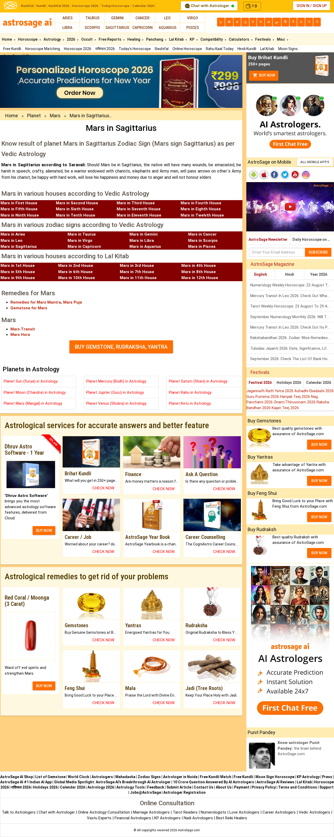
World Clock (78, 777)
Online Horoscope (187, 49)
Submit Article (178, 787)
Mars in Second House (77, 203)
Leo (167, 18)
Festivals (263, 39)
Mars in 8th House (198, 271)
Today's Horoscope (135, 49)
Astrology (53, 39)
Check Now (103, 488)
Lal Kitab (267, 49)
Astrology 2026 (100, 787)
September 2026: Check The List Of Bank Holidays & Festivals (292, 358)
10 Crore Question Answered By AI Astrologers (213, 782)
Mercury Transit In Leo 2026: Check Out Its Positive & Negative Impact (292, 327)
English (260, 274)
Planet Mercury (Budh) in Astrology (116, 381)
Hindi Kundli (246, 49)
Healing (134, 39)
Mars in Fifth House (19, 209)
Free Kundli (12, 49)
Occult (87, 39)
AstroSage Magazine (272, 264)
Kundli (41, 6)
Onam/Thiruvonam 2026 (295, 402)
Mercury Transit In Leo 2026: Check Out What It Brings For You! (292, 295)
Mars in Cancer (202, 234)
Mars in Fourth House (201, 203)
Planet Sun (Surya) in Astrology (30, 381)
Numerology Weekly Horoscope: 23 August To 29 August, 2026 (292, 285)
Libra (67, 28)
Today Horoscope (115, 6)
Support (326, 787)
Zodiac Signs (149, 777)
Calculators (239, 39)
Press (327, 777)
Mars (55, 115)
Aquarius (167, 28)
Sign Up (320, 6)
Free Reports (110, 39)
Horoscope (28, 39)
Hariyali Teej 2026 (295, 396)
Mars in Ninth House (20, 215)
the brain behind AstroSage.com (299, 748)
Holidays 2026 (289, 382)
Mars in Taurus (82, 234)
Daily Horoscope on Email (313, 239)
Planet (34, 115)
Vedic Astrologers (314, 812)
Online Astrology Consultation (104, 812)
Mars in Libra (141, 240)
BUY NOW (44, 530)
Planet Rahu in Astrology (190, 392)
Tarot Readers (186, 812)
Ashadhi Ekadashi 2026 (314, 391)
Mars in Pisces (202, 246)
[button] (18, 81)
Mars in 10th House (76, 277)
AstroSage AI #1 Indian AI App (26, 782)
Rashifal (27, 6)
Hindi (289, 274)
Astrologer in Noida (180, 777)
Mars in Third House (136, 203)
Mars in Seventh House (138, 209)
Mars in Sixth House (75, 209)
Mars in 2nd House (75, 265)
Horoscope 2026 (85, 6)
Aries (67, 18)
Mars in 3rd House (137, 265)
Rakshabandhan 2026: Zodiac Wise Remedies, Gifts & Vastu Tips (292, 337)
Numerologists (214, 812)
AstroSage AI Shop (16, 777)
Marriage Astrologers (152, 812)
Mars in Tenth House (75, 215)
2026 (71, 39)
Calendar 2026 (143, 6)
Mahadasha (125, 777)
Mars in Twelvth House (202, 215)
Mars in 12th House (199, 277)
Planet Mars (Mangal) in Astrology (33, 403)
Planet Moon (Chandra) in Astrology (34, 392)
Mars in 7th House (137, 271)
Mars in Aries (13, 234)
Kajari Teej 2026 (285, 407)
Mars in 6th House (75, 271)
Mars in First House (19, 203)
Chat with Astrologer (210, 5)
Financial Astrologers (133, 818)
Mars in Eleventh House (139, 215)
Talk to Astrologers (18, 812)
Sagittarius (117, 28)
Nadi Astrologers (198, 818)
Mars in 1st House (18, 265)
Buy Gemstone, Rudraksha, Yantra (121, 347)
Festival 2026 (260, 382)
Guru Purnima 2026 (263, 396)
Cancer (142, 18)
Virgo (192, 18)
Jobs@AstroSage (145, 792)
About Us (224, 787)
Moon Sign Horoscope (274, 777)
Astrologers (102, 777)
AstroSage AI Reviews (275, 782)
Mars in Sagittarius (19, 246)
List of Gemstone (50, 777)
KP (192, 39)
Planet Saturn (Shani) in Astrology (198, 381)
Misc (281, 39)
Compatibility (212, 39)
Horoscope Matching (42, 49)
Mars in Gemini (143, 234)
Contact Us (203, 787)
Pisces (192, 28)
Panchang (155, 39)
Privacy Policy (264, 787)
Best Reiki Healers (231, 818)
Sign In (302, 6)
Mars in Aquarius (145, 246)
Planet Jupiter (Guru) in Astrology (115, 392)
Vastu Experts (99, 818)
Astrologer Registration (184, 792)
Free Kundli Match (215, 777)
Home (7, 39)
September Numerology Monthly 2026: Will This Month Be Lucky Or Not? (292, 317)
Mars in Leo (11, 240)
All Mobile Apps (314, 162)
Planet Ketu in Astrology (190, 403)
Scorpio (92, 28)
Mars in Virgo (80, 240)
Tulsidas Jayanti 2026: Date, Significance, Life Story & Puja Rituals (292, 348)
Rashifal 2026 (59, 6)
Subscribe (318, 252)
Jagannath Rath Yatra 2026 (270, 391)
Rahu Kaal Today (220, 49)
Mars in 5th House (18, 271)
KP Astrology (308, 777)
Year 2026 (318, 274)
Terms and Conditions (297, 787)
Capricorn (142, 28)
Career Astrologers (279, 812)
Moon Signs (288, 49)
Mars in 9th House (18, 277)
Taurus (92, 18)
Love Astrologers (244, 812)
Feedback (155, 787)
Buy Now (266, 75)
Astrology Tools (130, 787)
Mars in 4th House (198, 265)
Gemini (117, 18)
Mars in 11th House (138, 277)
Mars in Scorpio (203, 240)
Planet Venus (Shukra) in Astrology (116, 403)
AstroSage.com (189, 830)
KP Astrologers (168, 818)
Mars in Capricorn (84, 246)
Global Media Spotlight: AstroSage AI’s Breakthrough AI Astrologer (112, 782)
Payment (241, 787)
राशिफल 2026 (105, 49)
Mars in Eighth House (201, 209)
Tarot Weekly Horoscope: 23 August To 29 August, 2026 (292, 306)
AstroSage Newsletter (268, 239)
